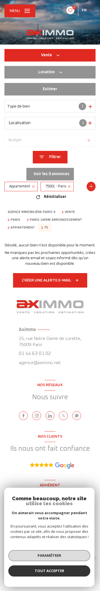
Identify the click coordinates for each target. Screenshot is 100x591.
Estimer (50, 89)
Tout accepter (49, 570)
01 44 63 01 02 (35, 353)
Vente (70, 212)
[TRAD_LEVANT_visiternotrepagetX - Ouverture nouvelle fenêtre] (63, 415)
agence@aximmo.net (40, 363)
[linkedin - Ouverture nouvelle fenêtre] (50, 415)
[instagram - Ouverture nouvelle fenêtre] (36, 415)
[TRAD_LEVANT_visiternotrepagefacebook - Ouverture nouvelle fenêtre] (23, 415)
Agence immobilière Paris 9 (31, 212)
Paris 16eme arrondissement (56, 220)
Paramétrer (49, 555)
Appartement (23, 227)
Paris (15, 220)
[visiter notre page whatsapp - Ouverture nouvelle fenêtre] (76, 415)
